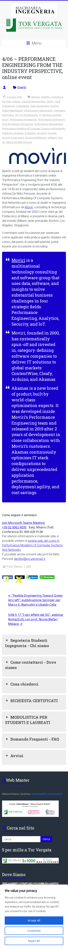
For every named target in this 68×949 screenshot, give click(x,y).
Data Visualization (39, 106)
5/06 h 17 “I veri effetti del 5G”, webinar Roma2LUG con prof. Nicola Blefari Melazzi (35, 619)
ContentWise (22, 106)
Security (52, 133)
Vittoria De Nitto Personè (19, 142)
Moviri (29, 207)
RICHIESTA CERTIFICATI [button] (34, 700)
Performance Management (48, 124)
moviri (5, 119)
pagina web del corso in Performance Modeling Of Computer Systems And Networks (32, 545)
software (52, 137)
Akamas (35, 97)
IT (40, 115)
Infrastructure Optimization (38, 110)
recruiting (42, 133)
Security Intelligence (35, 137)
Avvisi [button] (16, 755)
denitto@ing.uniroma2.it (29, 559)
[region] (34, 917)
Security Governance (13, 137)
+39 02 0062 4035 (14, 527)
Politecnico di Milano (13, 133)
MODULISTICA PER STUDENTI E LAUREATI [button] (27, 720)
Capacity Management (33, 101)
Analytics (45, 97)
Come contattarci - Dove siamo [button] (30, 665)
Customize (34, 930)
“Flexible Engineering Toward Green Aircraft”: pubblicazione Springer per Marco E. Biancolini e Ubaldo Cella (35, 600)
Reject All (34, 941)
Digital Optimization (12, 110)
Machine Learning (51, 115)
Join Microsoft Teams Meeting (23, 523)
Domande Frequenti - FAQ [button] (34, 739)
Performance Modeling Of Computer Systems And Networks (33, 128)
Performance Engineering (23, 119)
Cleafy (49, 101)
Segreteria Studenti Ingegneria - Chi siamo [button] (27, 643)
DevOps (54, 106)
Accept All (34, 920)
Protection (30, 133)
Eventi (21, 87)
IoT (17, 115)
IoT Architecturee (29, 115)
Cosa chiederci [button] (24, 684)
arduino (16, 101)
